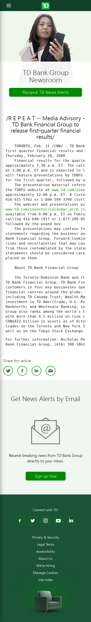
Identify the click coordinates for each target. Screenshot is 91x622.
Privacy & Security (45, 537)
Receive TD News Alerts (46, 92)
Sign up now (46, 476)
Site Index (45, 579)
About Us (45, 558)
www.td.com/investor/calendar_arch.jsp (46, 209)
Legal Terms (45, 544)
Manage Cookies (45, 572)
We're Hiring (45, 565)
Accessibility (45, 551)
